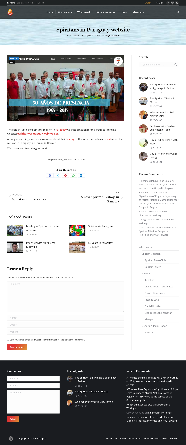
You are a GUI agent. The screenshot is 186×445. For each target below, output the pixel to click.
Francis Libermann (155, 293)
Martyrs (149, 319)
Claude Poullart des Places (159, 286)
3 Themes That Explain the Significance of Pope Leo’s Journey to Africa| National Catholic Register (158, 196)
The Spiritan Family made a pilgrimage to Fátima (163, 86)
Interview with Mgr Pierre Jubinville (40, 244)
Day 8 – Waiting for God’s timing (163, 155)
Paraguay (14, 58)
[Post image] (15, 230)
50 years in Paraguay (100, 242)
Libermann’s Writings (150, 215)
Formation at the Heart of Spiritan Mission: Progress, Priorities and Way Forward (158, 231)
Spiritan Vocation (151, 253)
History (146, 273)
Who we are (145, 247)
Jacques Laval (152, 299)
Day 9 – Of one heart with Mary (164, 141)
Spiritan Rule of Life (155, 260)
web (11, 62)
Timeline (149, 280)
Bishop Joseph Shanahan (158, 312)
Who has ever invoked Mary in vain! (162, 114)
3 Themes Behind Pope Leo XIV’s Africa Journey (152, 377)
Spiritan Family (153, 266)
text (109, 139)
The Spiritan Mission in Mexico (162, 100)
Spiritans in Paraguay (100, 226)
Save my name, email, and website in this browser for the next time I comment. (47, 339)
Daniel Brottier (153, 306)
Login (161, 2)
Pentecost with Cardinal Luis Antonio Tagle (163, 127)
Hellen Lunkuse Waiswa (152, 211)
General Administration (154, 326)
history (70, 139)
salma (142, 227)
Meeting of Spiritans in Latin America (42, 228)
